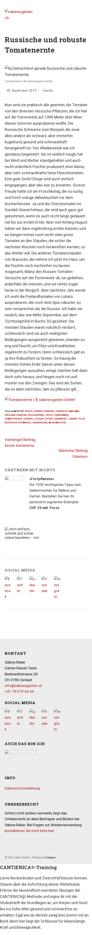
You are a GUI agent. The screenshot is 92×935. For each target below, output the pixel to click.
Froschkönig (36, 415)
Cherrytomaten (44, 411)
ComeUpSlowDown (67, 411)
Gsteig (49, 418)
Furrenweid (61, 415)
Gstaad (39, 418)
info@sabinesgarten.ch (23, 685)
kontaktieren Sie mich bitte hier (29, 831)
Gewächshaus (13, 418)
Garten (48, 90)
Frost (49, 415)
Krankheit (61, 418)
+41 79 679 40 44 (19, 691)
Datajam (51, 857)
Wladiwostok (57, 422)
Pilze (81, 418)
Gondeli (29, 418)
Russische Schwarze (18, 422)
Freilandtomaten (16, 415)
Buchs (29, 411)
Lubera (72, 418)
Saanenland (39, 422)
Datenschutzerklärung (22, 788)
